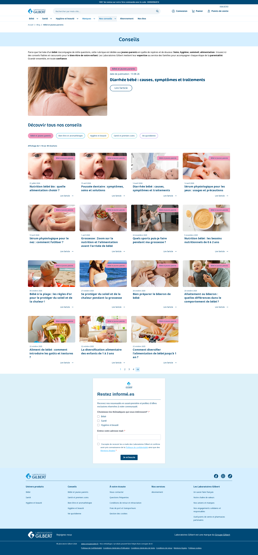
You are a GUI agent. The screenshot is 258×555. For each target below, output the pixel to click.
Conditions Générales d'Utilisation (116, 548)
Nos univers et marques (204, 503)
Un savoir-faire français (204, 492)
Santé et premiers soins (78, 497)
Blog (38, 25)
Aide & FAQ (224, 6)
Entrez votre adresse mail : (110, 431)
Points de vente (220, 11)
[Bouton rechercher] (157, 11)
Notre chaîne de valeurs (204, 497)
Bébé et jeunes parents (78, 492)
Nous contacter (116, 492)
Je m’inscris (129, 457)
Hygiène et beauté (34, 503)
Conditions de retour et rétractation (125, 503)
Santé (28, 497)
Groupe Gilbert (222, 534)
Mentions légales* (108, 451)
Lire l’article (121, 88)
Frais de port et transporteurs (123, 508)
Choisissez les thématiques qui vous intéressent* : (123, 412)
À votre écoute (118, 486)
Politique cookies (195, 548)
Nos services (158, 486)
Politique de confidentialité (137, 447)
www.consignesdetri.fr (89, 544)
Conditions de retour (164, 548)
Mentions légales (180, 548)
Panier (199, 11)
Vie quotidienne (74, 513)
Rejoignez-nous (64, 534)
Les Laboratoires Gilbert (207, 486)
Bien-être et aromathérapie (80, 503)
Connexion (181, 11)
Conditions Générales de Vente (143, 548)
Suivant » (137, 369)
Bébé (28, 492)
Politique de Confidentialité (91, 548)
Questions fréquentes (119, 497)
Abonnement (157, 492)
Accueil (30, 25)
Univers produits (35, 486)
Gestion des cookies (118, 513)
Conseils (72, 486)
